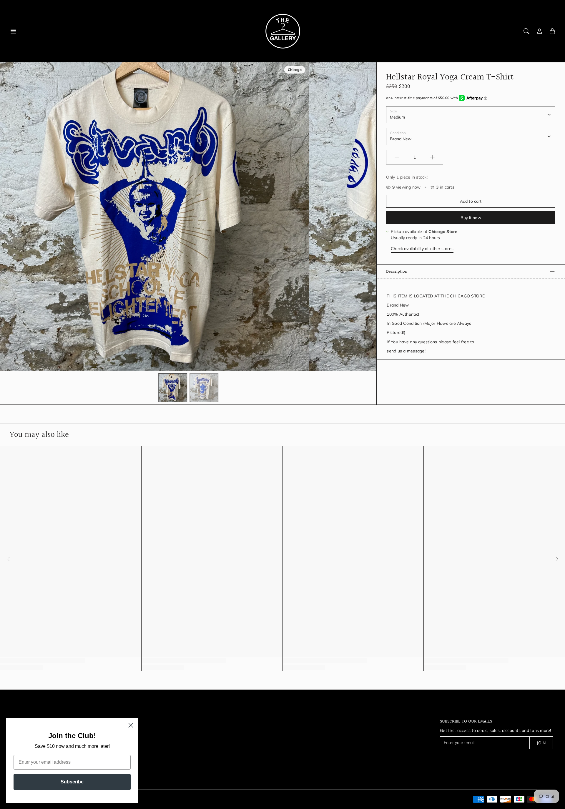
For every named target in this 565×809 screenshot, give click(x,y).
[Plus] (432, 157)
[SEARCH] (526, 31)
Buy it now (471, 217)
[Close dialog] (131, 725)
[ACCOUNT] (539, 31)
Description (396, 271)
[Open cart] (552, 31)
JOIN (541, 742)
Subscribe (72, 781)
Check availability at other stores (422, 248)
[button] (15, 31)
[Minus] (397, 157)
